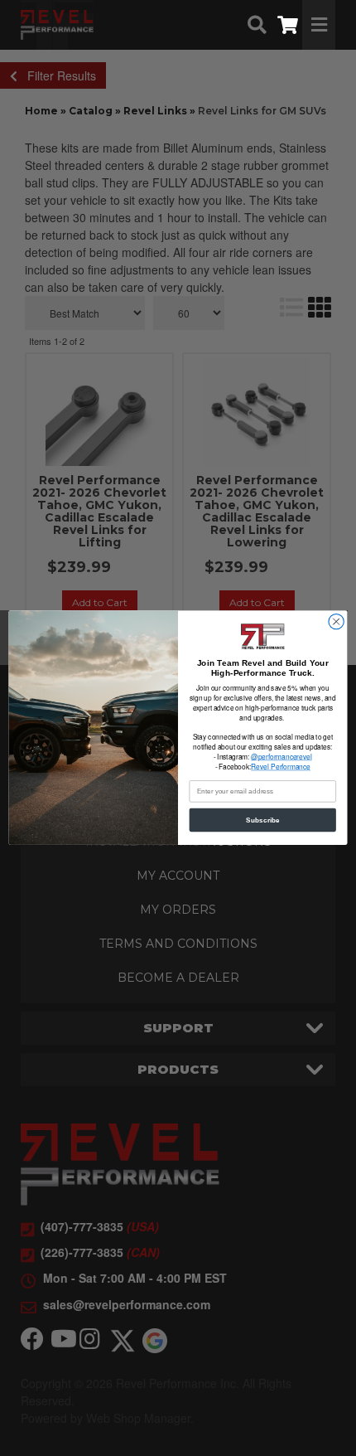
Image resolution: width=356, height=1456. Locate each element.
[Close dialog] (336, 621)
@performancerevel (281, 757)
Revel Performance (280, 767)
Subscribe (263, 820)
